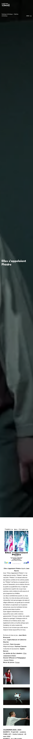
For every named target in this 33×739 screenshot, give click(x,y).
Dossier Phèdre (9, 660)
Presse (17, 662)
